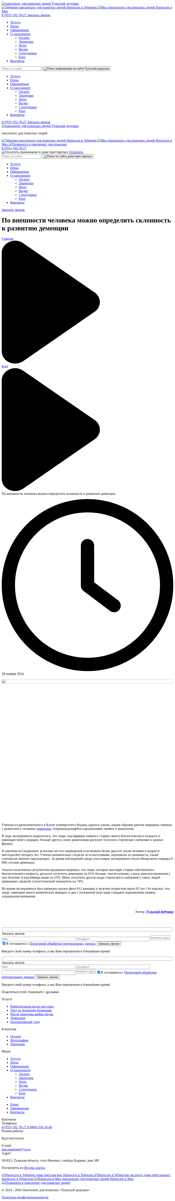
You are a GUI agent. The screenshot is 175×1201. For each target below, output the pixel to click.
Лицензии (26, 41)
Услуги (15, 22)
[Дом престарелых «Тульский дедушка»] (40, 3)
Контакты (17, 61)
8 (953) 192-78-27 (14, 15)
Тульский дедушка (159, 911)
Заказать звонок (38, 15)
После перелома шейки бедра (31, 1014)
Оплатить (76, 152)
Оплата (24, 38)
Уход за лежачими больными (31, 1010)
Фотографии (19, 1040)
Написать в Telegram (81, 7)
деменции (43, 828)
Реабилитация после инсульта (32, 1006)
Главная (7, 238)
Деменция (17, 1018)
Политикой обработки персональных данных (63, 943)
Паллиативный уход (25, 1022)
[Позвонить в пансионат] (38, 144)
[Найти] (76, 68)
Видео (23, 49)
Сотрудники (28, 53)
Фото (22, 45)
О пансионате (20, 34)
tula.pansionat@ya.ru (16, 1149)
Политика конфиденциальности (25, 1197)
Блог (22, 57)
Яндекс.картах (34, 1168)
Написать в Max (121, 1179)
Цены (14, 26)
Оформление (19, 30)
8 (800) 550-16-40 (39, 1127)
